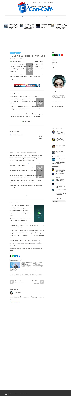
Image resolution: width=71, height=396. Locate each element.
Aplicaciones (13, 52)
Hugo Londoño (21, 58)
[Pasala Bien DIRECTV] (27, 85)
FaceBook (18, 52)
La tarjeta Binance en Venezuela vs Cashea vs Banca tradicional (60, 170)
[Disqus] (27, 321)
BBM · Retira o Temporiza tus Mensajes (35, 282)
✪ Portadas (24, 17)
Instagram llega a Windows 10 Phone (19, 281)
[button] (7, 22)
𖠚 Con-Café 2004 (45, 17)
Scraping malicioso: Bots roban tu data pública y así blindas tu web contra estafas (10, 26)
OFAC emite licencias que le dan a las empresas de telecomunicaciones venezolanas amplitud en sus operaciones (61, 192)
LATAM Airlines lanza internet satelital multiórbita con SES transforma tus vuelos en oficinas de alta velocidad (57, 26)
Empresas (54, 71)
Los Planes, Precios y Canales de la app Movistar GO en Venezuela (60, 175)
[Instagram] (55, 55)
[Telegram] (59, 55)
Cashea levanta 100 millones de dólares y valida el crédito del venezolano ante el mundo (58, 141)
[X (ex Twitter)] (57, 55)
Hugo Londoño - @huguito (56, 91)
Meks (17, 393)
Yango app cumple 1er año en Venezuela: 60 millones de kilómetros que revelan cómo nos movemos (26, 26)
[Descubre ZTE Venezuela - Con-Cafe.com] (27, 121)
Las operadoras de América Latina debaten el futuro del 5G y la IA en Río (42, 26)
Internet (53, 67)
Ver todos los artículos (15, 302)
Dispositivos (54, 62)
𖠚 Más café (31, 17)
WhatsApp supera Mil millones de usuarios (13, 269)
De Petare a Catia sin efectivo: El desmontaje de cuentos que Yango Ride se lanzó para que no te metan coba (58, 154)
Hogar (53, 69)
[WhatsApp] (53, 55)
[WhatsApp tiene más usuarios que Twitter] (27, 266)
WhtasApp (39, 274)
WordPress (25, 393)
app (12, 274)
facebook (17, 274)
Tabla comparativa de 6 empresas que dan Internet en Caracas (60, 180)
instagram (33, 274)
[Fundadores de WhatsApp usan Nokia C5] (39, 266)
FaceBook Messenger (25, 274)
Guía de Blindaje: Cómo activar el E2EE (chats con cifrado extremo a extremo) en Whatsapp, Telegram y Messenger (58, 161)
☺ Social (38, 17)
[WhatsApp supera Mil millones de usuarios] (15, 265)
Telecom (53, 64)
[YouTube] (62, 55)
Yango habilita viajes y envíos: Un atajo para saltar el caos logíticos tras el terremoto (60, 147)
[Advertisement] (35, 42)
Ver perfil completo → (56, 101)
